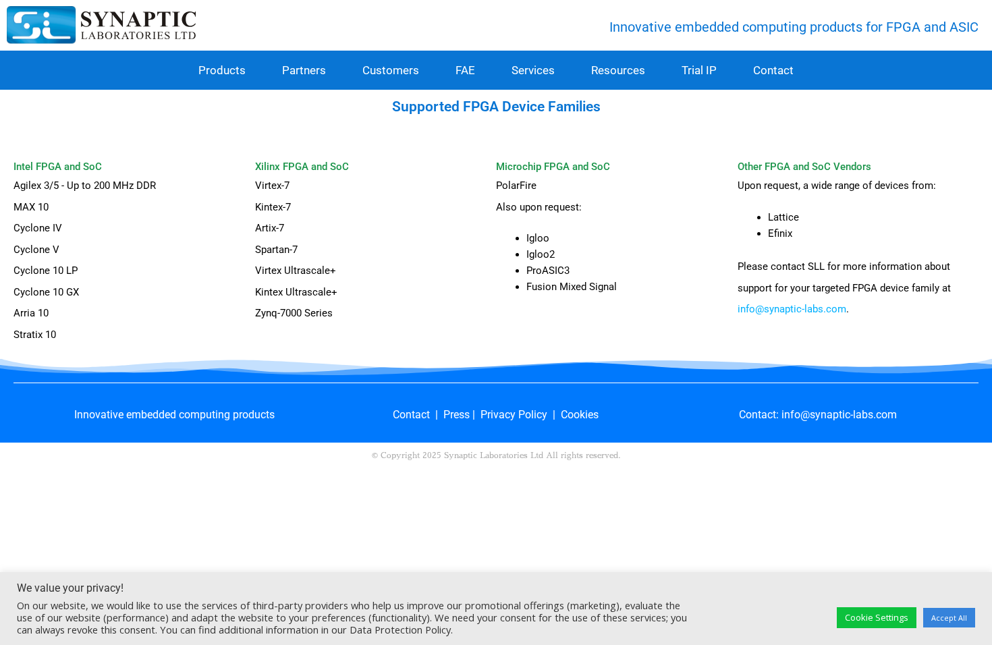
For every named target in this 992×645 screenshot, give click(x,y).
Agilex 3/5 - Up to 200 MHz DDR (84, 185)
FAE (465, 70)
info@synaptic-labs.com (792, 309)
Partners (304, 70)
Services (533, 70)
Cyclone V (36, 250)
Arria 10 (31, 313)
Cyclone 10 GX (46, 292)
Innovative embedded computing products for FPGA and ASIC (794, 27)
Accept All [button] (949, 618)
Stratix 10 (34, 335)
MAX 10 (31, 207)
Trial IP (699, 70)
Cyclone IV (37, 228)
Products (222, 70)
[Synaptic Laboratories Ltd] (101, 27)
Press (456, 414)
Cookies (580, 414)
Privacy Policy (513, 414)
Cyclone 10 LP (45, 270)
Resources (618, 70)
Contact (773, 70)
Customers (390, 70)
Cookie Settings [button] (876, 617)
